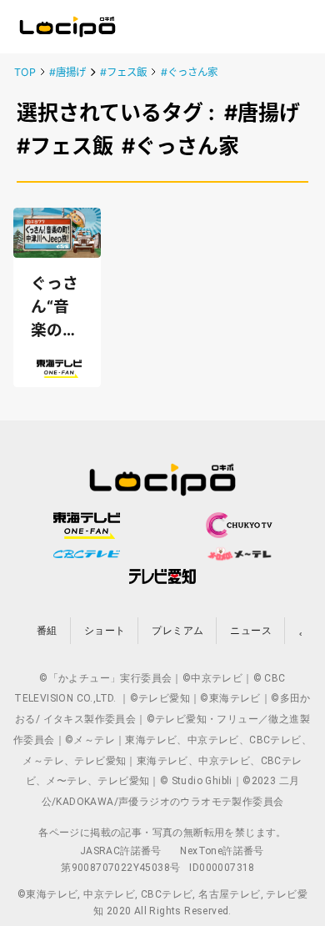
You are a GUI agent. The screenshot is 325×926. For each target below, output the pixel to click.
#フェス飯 (123, 72)
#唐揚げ (67, 72)
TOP (25, 72)
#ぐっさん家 (189, 72)
